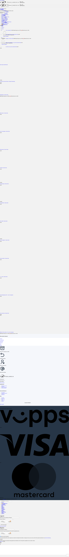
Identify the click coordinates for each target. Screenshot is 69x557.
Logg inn (5, 524)
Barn (2, 505)
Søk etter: (3, 4)
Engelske (3, 511)
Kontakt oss (3, 394)
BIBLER (3, 21)
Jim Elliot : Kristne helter (3, 167)
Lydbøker (3, 23)
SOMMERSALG (5, 24)
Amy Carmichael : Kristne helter (4, 313)
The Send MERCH (4, 22)
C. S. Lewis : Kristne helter (3, 276)
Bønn (5, 16)
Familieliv (6, 18)
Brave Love (3, 398)
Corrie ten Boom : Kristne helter (4, 258)
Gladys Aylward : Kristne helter (4, 183)
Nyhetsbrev (3, 386)
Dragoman (4, 499)
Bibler (2, 510)
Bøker (2, 9)
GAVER (3, 24)
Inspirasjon (6, 11)
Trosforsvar (3, 509)
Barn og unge (3, 15)
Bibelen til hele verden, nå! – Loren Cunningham (7, 332)
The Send (3, 397)
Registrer (1, 539)
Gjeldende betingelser (4, 393)
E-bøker (3, 401)
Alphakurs (6, 13)
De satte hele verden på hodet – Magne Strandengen (7, 81)
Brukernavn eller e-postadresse (6, 517)
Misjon (3, 8)
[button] (1, 9)
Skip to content (2, 0)
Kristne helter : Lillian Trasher (4, 149)
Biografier (6, 19)
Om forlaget (3, 392)
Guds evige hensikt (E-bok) (4, 64)
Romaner (6, 12)
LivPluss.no (3, 400)
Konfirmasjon (7, 23)
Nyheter (3, 502)
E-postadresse (3, 529)
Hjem (1, 8)
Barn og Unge (5, 20)
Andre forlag (6, 14)
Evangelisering (4, 17)
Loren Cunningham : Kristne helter (5, 131)
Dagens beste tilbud (4, 387)
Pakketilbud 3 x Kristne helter (4, 94)
